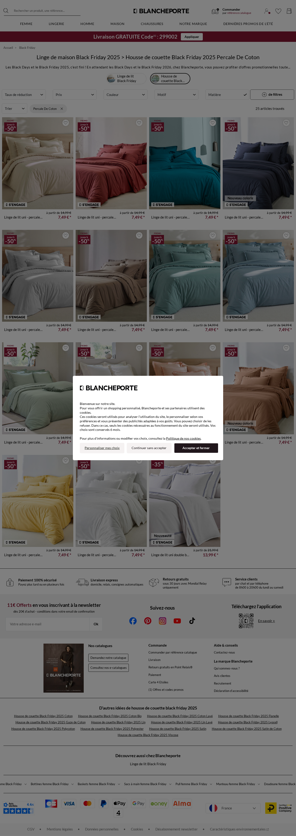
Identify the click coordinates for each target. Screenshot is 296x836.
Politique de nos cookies (183, 438)
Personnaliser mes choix (102, 448)
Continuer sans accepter (149, 448)
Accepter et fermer (196, 448)
